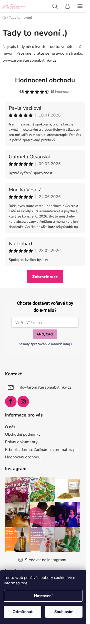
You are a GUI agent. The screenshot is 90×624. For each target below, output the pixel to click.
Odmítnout (22, 612)
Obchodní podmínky (22, 434)
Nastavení (43, 596)
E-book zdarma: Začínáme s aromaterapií (41, 449)
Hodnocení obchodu (45, 80)
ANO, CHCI (45, 334)
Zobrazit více (45, 277)
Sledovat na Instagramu (46, 560)
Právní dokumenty (21, 442)
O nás (10, 427)
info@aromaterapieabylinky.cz (44, 387)
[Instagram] (23, 401)
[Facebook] (10, 401)
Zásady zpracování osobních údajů (45, 344)
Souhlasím (64, 612)
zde (24, 583)
